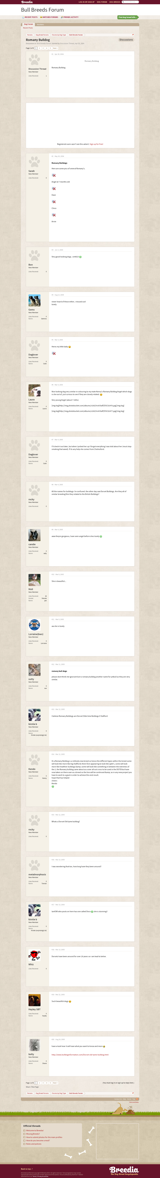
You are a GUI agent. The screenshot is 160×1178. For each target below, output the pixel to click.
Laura (31, 399)
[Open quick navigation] (133, 35)
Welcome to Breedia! (35, 1130)
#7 (52, 440)
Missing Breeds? (33, 1134)
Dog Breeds (115, 2)
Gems (31, 309)
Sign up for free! (96, 144)
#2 (52, 156)
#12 (53, 664)
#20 (53, 1039)
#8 (52, 485)
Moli (30, 589)
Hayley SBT (34, 1009)
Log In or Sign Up (86, 2)
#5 (52, 340)
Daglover (33, 354)
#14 (53, 754)
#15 (53, 815)
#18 (53, 950)
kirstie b (32, 724)
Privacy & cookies (42, 1176)
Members (40, 24)
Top (133, 1099)
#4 (52, 295)
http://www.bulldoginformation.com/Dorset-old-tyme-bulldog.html (80, 1055)
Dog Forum (102, 2)
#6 (52, 385)
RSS (137, 1099)
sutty (31, 679)
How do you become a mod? (38, 1140)
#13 (53, 709)
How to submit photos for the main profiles (44, 1137)
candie (32, 544)
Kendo (31, 769)
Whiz (31, 964)
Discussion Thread (67, 43)
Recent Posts (28, 28)
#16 (53, 860)
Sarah (31, 171)
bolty (31, 1054)
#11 (53, 619)
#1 (52, 54)
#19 (53, 995)
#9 (52, 530)
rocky (31, 499)
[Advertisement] (80, 122)
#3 (52, 250)
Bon (30, 264)
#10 (53, 574)
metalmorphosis (37, 874)
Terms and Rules (134, 1102)
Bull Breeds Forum (44, 43)
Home (129, 1099)
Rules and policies (33, 1144)
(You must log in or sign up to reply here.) (118, 1083)
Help (124, 1099)
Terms (34, 1176)
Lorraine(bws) (35, 634)
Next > (55, 48)
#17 (53, 905)
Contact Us (118, 1099)
